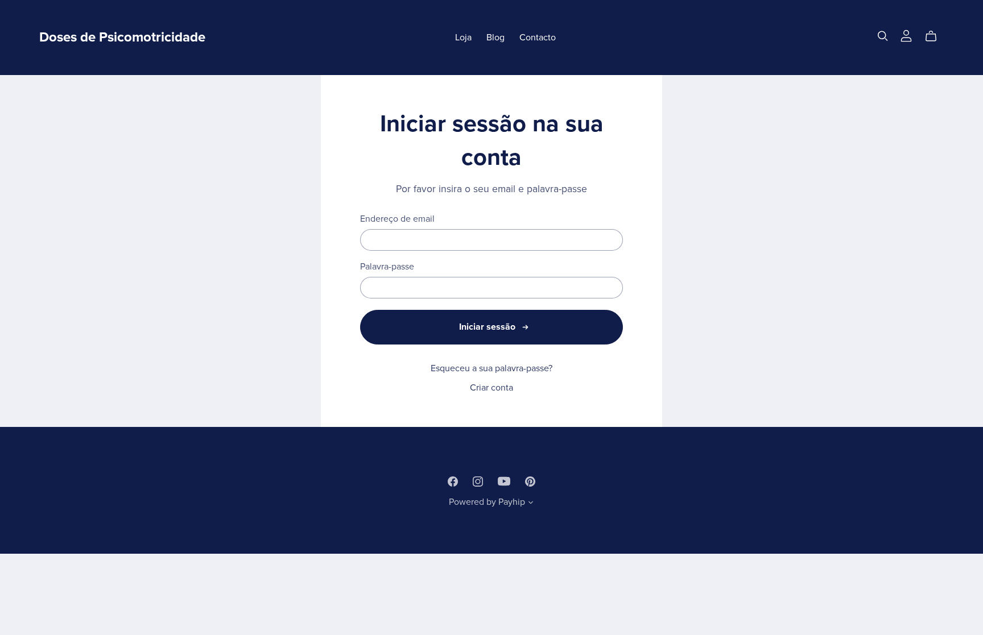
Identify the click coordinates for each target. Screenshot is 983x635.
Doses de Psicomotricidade (122, 37)
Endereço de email (397, 219)
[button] (530, 504)
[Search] (883, 36)
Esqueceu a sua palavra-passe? (491, 368)
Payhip (511, 502)
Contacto (537, 37)
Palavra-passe (387, 267)
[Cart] (935, 36)
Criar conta (491, 387)
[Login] (906, 35)
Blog (495, 37)
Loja (463, 37)
